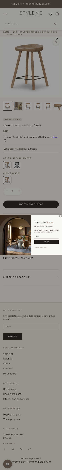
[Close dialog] (60, 216)
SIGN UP (46, 241)
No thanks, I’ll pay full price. (40, 247)
